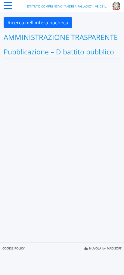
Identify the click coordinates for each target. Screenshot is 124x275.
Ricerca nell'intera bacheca (38, 22)
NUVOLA (95, 248)
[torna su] (111, 256)
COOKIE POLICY (13, 248)
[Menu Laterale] (8, 7)
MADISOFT (114, 248)
